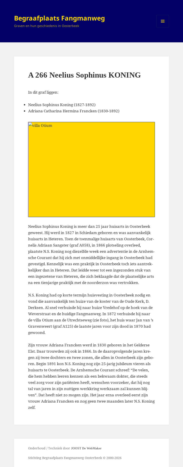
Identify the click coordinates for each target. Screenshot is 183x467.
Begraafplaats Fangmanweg (59, 18)
